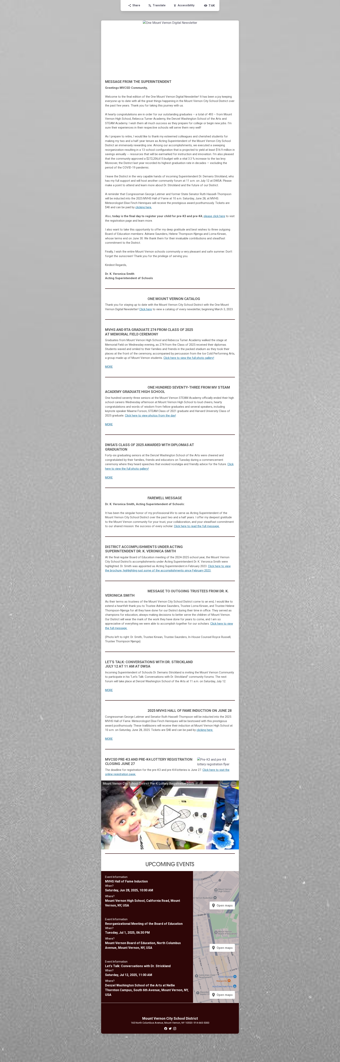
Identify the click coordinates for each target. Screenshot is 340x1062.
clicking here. (205, 730)
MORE (109, 367)
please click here (214, 216)
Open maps (222, 905)
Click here (145, 309)
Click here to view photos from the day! (150, 415)
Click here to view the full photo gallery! (189, 358)
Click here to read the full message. (197, 526)
